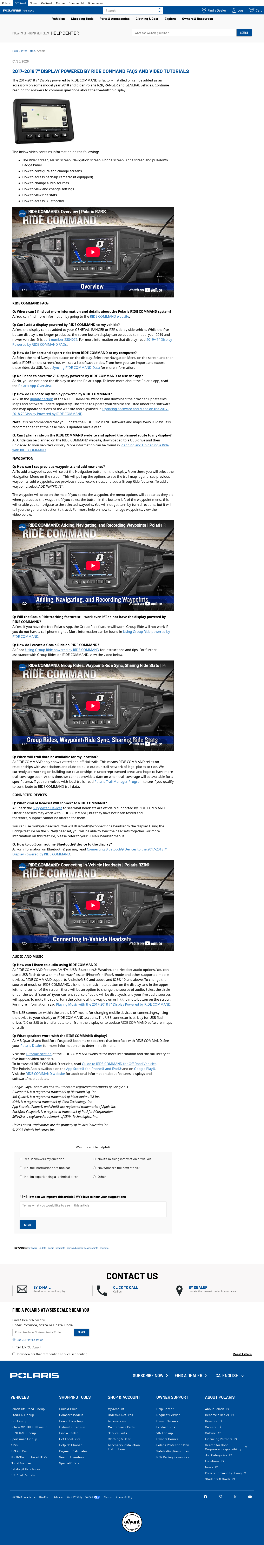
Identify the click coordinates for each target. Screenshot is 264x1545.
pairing (70, 1247)
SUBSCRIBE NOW (148, 1375)
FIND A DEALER (188, 1375)
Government (96, 3)
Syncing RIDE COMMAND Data (76, 367)
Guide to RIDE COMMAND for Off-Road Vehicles (119, 1063)
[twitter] (235, 1497)
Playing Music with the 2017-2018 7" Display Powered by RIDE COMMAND (113, 1004)
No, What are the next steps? (118, 1168)
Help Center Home (23, 50)
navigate (104, 1247)
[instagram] (220, 1497)
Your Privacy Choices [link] (80, 1497)
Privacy (57, 1497)
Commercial (76, 3)
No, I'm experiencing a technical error (51, 1176)
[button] (54, 1289)
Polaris (6, 3)
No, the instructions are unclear (47, 1168)
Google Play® (144, 1068)
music (51, 1247)
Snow (33, 3)
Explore (170, 18)
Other (102, 1176)
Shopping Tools (82, 18)
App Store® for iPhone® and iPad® (93, 1068)
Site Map (44, 1497)
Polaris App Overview (34, 385)
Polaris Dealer (31, 1045)
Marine (60, 3)
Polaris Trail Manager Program (118, 781)
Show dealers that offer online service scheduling (51, 1354)
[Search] (159, 10)
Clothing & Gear (147, 18)
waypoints (92, 1247)
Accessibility (124, 1497)
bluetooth (80, 1247)
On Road (46, 3)
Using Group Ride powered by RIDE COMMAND (62, 649)
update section (41, 399)
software (32, 1247)
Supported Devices (47, 808)
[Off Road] (18, 10)
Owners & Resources (197, 18)
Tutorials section (39, 1054)
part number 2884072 (60, 339)
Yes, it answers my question (44, 1159)
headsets (60, 1247)
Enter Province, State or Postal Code (42, 1325)
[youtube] (250, 1497)
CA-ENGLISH (227, 1375)
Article (41, 50)
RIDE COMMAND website (109, 316)
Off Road (20, 3)
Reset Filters (242, 1354)
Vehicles (58, 18)
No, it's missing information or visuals (124, 1159)
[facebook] (205, 1497)
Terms (108, 1497)
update (42, 1247)
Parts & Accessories (115, 18)
